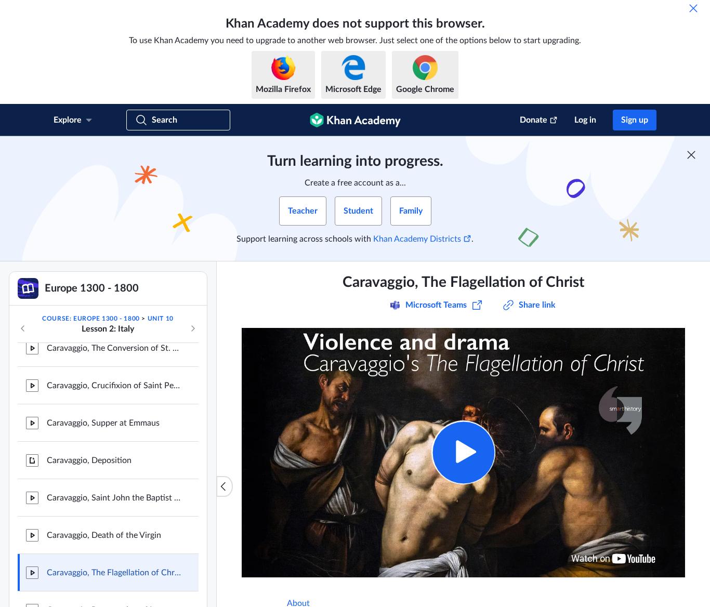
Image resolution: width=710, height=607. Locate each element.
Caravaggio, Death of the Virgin (104, 535)
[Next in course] (193, 328)
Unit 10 (161, 318)
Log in (585, 120)
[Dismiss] (693, 8)
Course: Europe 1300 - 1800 (91, 318)
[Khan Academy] (355, 120)
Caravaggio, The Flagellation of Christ (114, 573)
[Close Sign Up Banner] (691, 154)
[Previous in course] (23, 328)
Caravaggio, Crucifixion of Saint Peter (114, 385)
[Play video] (463, 452)
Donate (533, 120)
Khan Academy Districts (417, 239)
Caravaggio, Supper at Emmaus (103, 423)
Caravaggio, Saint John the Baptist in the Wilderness (114, 498)
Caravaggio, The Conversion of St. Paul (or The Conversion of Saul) (114, 348)
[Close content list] (224, 486)
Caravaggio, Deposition (89, 460)
